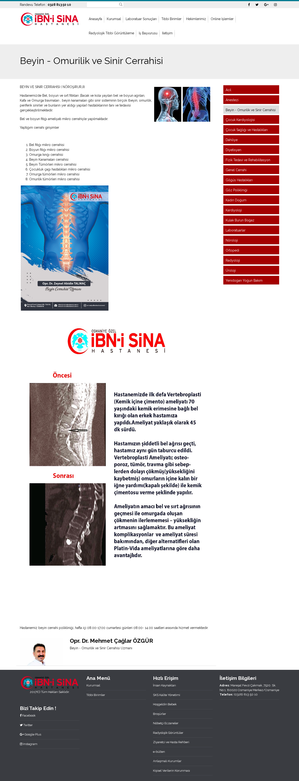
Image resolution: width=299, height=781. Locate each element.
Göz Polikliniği (236, 190)
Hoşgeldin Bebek (165, 704)
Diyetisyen (233, 150)
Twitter (28, 725)
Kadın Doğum (236, 200)
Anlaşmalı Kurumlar (167, 761)
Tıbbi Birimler (171, 19)
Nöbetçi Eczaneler (165, 723)
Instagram (29, 744)
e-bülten (159, 751)
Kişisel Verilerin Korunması (171, 770)
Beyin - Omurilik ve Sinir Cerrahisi (251, 110)
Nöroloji (232, 240)
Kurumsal (114, 19)
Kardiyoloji (234, 210)
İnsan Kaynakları (164, 685)
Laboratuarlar (236, 230)
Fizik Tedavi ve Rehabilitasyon (248, 160)
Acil (228, 90)
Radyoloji (233, 260)
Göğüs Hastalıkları (239, 180)
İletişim (167, 33)
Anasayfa (95, 19)
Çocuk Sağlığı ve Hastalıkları (247, 130)
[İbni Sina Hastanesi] (49, 19)
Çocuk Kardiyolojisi (240, 120)
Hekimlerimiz (196, 19)
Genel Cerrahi (236, 170)
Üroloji (231, 270)
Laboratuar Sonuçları (141, 19)
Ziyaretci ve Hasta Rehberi (171, 742)
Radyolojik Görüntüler (168, 733)
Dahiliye (232, 140)
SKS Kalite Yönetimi (166, 695)
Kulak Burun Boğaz (240, 220)
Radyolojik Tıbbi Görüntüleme (111, 33)
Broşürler (159, 714)
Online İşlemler (222, 19)
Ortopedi (232, 250)
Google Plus (32, 734)
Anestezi (232, 100)
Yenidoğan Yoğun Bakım (244, 280)
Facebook (28, 715)
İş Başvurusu (148, 33)
